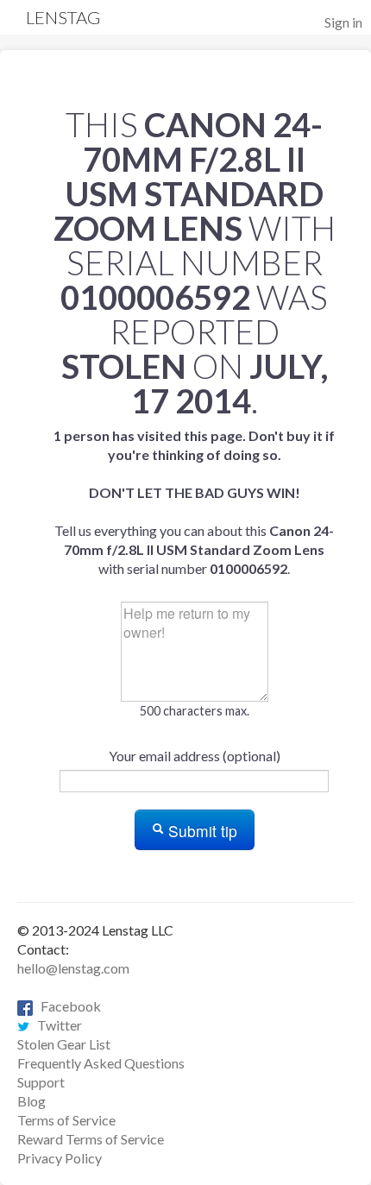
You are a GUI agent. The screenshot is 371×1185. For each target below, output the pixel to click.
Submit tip (200, 830)
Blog (31, 1101)
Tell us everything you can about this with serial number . (194, 502)
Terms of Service (66, 1120)
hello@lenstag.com (73, 968)
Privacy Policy (59, 1158)
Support (41, 1082)
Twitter (55, 1025)
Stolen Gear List (63, 1044)
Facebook (67, 1006)
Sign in (343, 22)
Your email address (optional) (194, 755)
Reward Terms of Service (90, 1139)
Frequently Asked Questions (101, 1063)
